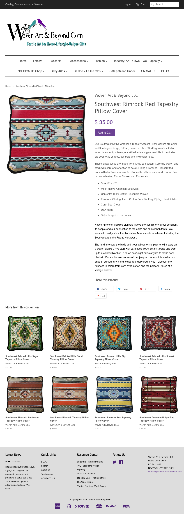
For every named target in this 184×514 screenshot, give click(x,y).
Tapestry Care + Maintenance (91, 477)
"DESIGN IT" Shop (30, 71)
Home (23, 61)
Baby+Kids (58, 71)
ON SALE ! (148, 71)
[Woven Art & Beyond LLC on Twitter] (114, 462)
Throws (38, 61)
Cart (143, 4)
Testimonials (47, 473)
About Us (45, 469)
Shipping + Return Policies (90, 461)
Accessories (78, 61)
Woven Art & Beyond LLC (101, 499)
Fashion (100, 61)
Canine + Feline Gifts (87, 71)
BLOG (165, 71)
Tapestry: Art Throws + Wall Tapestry (137, 61)
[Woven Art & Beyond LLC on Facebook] (121, 462)
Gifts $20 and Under (122, 71)
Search (44, 465)
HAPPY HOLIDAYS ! (13, 461)
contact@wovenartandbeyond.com (165, 471)
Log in (127, 4)
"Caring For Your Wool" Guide (91, 485)
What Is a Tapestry (86, 473)
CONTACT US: (48, 478)
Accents (56, 61)
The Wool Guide (85, 481)
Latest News (13, 454)
